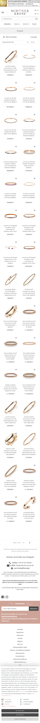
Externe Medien (28, 702)
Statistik (26, 699)
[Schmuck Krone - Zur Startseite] (20, 12)
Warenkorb (38, 14)
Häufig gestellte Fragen (20, 647)
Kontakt (20, 638)
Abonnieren (33, 608)
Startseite (7, 24)
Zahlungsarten (20, 653)
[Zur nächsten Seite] (29, 542)
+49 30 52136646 (25, 563)
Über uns (20, 644)
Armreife (25, 24)
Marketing (8, 702)
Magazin (20, 641)
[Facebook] (2, 597)
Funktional (26, 704)
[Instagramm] (7, 597)
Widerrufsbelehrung (20, 662)
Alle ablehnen (20, 715)
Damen (16, 24)
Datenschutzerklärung (20, 659)
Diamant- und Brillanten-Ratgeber (20, 650)
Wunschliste (38, 10)
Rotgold (20, 31)
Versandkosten (20, 656)
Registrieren (20, 632)
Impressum (22, 691)
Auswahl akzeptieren (20, 719)
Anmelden (20, 629)
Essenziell (8, 699)
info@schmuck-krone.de (24, 565)
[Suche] (36, 19)
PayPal (7, 704)
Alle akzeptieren (20, 711)
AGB (20, 665)
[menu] (2, 12)
